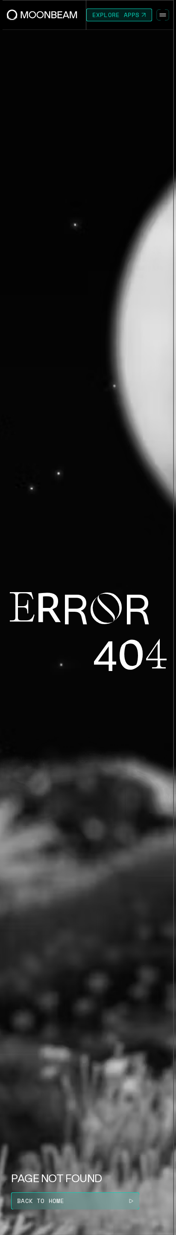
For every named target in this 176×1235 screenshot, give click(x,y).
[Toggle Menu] (162, 15)
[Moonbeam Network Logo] (42, 14)
